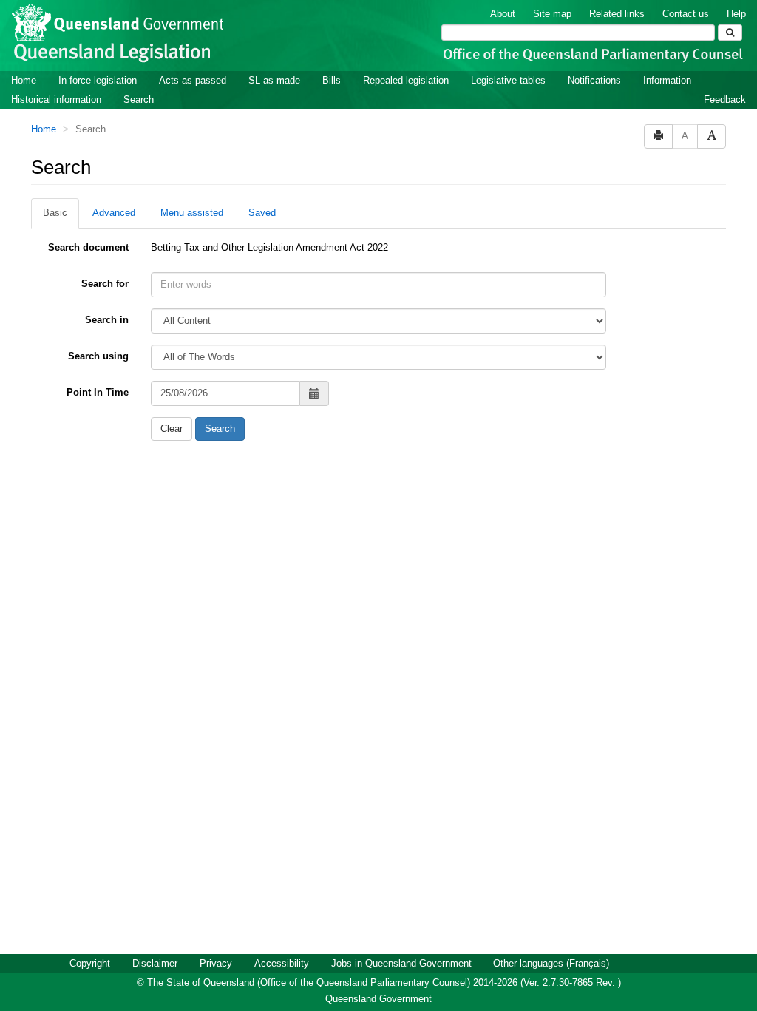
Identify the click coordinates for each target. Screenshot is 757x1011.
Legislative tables (508, 80)
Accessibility (281, 963)
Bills (331, 80)
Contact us (685, 13)
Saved (262, 212)
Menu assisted (191, 212)
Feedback (725, 99)
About (502, 13)
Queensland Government (378, 998)
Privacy (216, 963)
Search (138, 99)
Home (23, 80)
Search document (88, 247)
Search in (107, 319)
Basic (55, 212)
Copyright (89, 963)
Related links (617, 13)
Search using (98, 356)
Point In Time (98, 392)
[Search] (730, 32)
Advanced (113, 212)
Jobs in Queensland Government (401, 963)
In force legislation (97, 80)
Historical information (56, 99)
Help (736, 13)
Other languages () (551, 963)
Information (667, 80)
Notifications (594, 80)
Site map (552, 13)
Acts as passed (192, 80)
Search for (105, 283)
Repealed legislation (406, 80)
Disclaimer (154, 963)
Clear (171, 428)
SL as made (274, 80)
